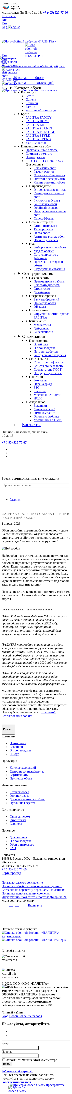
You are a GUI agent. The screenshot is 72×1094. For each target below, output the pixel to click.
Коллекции (28, 92)
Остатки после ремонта (50, 178)
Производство (38, 340)
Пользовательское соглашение (22, 882)
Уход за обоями (44, 251)
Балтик (30, 106)
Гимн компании (44, 412)
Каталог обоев (27, 87)
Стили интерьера (45, 225)
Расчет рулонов (44, 171)
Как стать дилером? (47, 285)
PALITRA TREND (38, 139)
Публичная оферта (22, 803)
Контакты (9, 16)
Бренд (25, 114)
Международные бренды (27, 771)
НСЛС (38, 398)
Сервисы (16, 823)
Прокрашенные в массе (42, 150)
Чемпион (32, 103)
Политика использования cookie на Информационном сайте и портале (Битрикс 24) (34, 895)
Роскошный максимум (41, 110)
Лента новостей (44, 409)
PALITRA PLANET (39, 128)
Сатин (30, 96)
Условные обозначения (49, 175)
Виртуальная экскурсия (50, 355)
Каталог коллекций (23, 767)
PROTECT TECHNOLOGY (45, 160)
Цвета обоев (42, 233)
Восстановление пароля (25, 1016)
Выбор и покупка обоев (50, 247)
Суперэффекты (44, 218)
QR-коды (40, 306)
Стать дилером (20, 816)
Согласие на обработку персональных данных (33, 889)
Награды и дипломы (48, 373)
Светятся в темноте (39, 153)
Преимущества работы (49, 281)
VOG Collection (36, 142)
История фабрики (46, 351)
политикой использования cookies (29, 714)
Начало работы (39, 277)
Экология (40, 380)
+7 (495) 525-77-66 (55, 12)
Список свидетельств (48, 366)
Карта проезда (11, 873)
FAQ (32, 243)
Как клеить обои (45, 168)
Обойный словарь (46, 207)
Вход (5, 1016)
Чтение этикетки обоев (49, 182)
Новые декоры (35, 157)
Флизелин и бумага (47, 200)
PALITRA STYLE (38, 135)
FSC (36, 387)
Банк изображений (46, 299)
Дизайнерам (42, 292)
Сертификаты (38, 358)
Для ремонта (18, 837)
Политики (36, 376)
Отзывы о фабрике (46, 416)
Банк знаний (37, 321)
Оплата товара (19, 795)
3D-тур (14, 754)
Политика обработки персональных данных (32, 886)
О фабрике (41, 344)
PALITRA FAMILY (39, 117)
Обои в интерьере (41, 222)
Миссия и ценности (47, 394)
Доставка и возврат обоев (27, 799)
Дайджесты (41, 328)
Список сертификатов (49, 362)
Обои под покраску (47, 240)
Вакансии (40, 405)
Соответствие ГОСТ (48, 369)
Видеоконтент (43, 332)
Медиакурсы (42, 324)
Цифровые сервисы (42, 295)
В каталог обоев (29, 77)
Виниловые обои (45, 204)
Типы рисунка (43, 229)
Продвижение (38, 310)
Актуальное (37, 402)
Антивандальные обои (49, 236)
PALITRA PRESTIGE (40, 132)
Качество (40, 391)
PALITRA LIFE (36, 124)
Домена (31, 99)
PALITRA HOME (37, 121)
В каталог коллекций (34, 82)
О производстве (40, 186)
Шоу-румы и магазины (49, 269)
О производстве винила (50, 189)
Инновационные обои (36, 146)
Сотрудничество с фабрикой (46, 256)
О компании (33, 336)
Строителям (42, 288)
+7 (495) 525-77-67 (14, 442)
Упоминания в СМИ (48, 420)
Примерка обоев (45, 303)
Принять (8, 729)
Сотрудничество (37, 273)
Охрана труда (43, 384)
